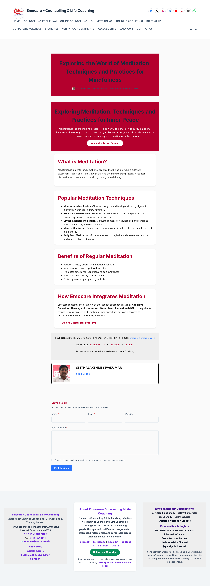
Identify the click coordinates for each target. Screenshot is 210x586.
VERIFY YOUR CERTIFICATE (78, 28)
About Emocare (35, 550)
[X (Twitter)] (157, 10)
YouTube (126, 541)
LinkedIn (128, 344)
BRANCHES (51, 28)
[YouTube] (175, 10)
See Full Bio (83, 373)
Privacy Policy (106, 562)
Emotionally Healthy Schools (174, 516)
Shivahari (35, 558)
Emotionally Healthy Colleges (174, 520)
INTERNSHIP (153, 21)
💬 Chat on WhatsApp (105, 552)
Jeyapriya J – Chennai (174, 546)
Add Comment (59, 427)
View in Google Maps (35, 533)
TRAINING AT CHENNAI (129, 21)
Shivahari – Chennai (174, 534)
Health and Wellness (127, 88)
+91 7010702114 (37, 537)
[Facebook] (150, 10)
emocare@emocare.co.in (142, 337)
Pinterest (103, 545)
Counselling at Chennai (40, 21)
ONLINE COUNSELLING (73, 21)
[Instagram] (163, 10)
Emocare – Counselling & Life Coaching (60, 11)
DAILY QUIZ (126, 28)
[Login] (196, 29)
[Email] (188, 10)
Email (91, 414)
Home (16, 21)
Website (129, 414)
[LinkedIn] (169, 10)
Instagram (115, 344)
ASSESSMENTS (107, 28)
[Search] (191, 29)
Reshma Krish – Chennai (174, 542)
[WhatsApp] (194, 10)
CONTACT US (145, 28)
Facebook (95, 344)
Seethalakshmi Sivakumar (35, 554)
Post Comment (62, 468)
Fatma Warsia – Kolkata (174, 538)
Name (55, 414)
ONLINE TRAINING (101, 21)
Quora (115, 545)
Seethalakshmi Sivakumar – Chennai (174, 530)
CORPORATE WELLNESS (27, 28)
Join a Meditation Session (105, 143)
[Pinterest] (182, 10)
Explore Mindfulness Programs (78, 322)
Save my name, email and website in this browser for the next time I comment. (90, 460)
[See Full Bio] (92, 374)
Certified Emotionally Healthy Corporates (174, 512)
